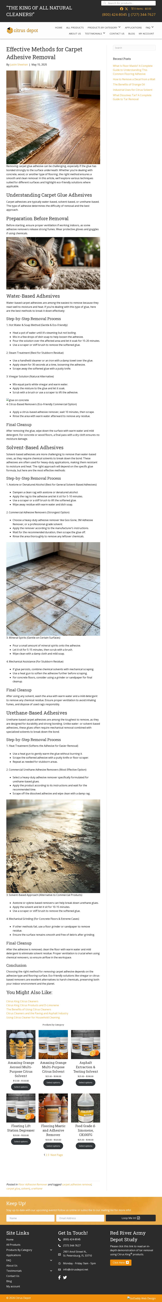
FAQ (8, 1260)
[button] (121, 8)
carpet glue (13, 1188)
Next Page (56, 1155)
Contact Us (12, 1276)
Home (9, 1239)
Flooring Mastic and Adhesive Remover (53, 1130)
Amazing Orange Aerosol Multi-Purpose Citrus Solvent (21, 1069)
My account (13, 1286)
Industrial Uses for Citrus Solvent (132, 90)
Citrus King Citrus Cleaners (22, 1001)
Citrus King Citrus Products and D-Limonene (32, 1005)
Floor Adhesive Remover (32, 1184)
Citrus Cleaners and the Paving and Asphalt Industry (37, 1013)
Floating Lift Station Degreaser (21, 1128)
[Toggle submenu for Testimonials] (104, 33)
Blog (9, 1281)
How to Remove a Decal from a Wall (134, 79)
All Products (13, 1244)
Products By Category (19, 1250)
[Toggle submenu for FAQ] (152, 27)
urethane (36, 1188)
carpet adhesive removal (76, 1184)
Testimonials (14, 1270)
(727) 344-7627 (143, 14)
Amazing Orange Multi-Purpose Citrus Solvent (53, 1067)
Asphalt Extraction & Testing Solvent (85, 1067)
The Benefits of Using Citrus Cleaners (28, 1009)
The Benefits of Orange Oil (129, 84)
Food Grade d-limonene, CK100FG (85, 1130)
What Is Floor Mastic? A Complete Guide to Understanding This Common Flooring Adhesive (133, 70)
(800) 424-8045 (114, 14)
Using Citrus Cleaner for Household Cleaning (33, 1017)
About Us (11, 1265)
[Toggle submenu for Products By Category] (119, 27)
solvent (25, 1188)
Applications (13, 1255)
